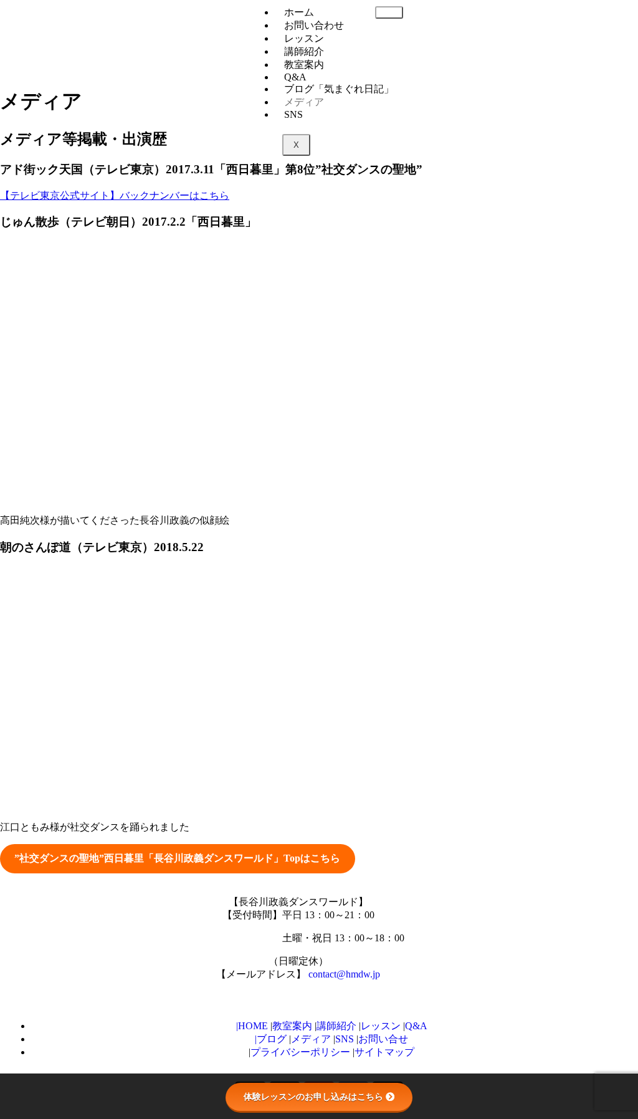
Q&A (416, 1026)
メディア (304, 102)
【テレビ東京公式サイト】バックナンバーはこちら (114, 195)
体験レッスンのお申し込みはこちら (313, 1096)
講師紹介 (304, 51)
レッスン (304, 38)
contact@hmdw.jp (344, 974)
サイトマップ (384, 1052)
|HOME (252, 1026)
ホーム (299, 12)
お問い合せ (383, 1039)
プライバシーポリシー (301, 1052)
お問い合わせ (314, 25)
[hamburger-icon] (389, 12)
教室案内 (292, 1026)
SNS (293, 114)
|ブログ (271, 1039)
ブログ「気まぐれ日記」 (339, 89)
